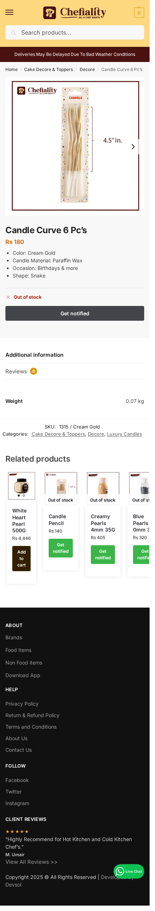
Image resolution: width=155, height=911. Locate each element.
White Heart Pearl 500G (19, 520)
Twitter (13, 791)
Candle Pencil (57, 519)
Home (11, 69)
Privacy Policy (22, 704)
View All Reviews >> (31, 861)
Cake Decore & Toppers (48, 69)
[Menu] (16, 12)
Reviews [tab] (20, 371)
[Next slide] (133, 146)
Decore (87, 69)
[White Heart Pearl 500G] (21, 486)
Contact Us (18, 750)
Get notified (60, 548)
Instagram (17, 803)
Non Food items (24, 662)
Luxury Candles (124, 434)
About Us (16, 738)
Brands (13, 637)
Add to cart (21, 558)
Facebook (17, 780)
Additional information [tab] (34, 354)
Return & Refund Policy (32, 715)
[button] (138, 13)
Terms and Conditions (31, 727)
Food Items (18, 650)
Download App (22, 675)
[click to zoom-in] (74, 146)
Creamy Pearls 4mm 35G (103, 522)
